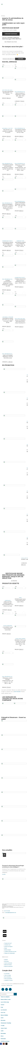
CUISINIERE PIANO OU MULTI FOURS (21, 277)
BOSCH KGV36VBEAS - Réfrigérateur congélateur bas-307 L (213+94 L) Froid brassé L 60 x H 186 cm (7, 207)
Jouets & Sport (4, 1028)
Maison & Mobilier (4, 1015)
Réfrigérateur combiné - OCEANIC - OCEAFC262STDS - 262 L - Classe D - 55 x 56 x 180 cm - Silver (20, 167)
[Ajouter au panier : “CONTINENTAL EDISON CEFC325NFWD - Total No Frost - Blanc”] (23, 104)
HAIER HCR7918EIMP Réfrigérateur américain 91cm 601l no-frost (8, 357)
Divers (20, 597)
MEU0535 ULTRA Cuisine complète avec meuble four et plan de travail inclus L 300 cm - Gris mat (20, 642)
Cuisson (2, 1004)
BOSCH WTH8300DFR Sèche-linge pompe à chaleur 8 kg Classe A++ (20, 321)
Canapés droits (8, 600)
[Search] (15, 994)
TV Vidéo (2, 1025)
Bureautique (3, 1033)
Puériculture (3, 1038)
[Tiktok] (10, 989)
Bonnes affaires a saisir (6, 999)
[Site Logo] (4, 6)
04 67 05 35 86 (17, 691)
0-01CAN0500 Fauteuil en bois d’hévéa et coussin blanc (8, 628)
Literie (2, 1017)
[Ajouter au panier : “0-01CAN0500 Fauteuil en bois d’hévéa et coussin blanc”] (11, 613)
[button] (1, 992)
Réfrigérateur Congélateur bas (11, 163)
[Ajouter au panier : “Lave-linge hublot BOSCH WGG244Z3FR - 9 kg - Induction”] (11, 66)
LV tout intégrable (11, 128)
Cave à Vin (3, 1012)
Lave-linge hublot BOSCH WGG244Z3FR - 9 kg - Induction (7, 93)
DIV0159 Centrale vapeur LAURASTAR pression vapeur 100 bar (20, 600)
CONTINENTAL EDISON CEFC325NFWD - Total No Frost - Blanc (20, 131)
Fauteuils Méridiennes (7, 625)
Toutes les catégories (5, 996)
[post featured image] (14, 379)
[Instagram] (6, 989)
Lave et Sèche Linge (6, 90)
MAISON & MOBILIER (22, 638)
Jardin (2, 1030)
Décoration (3, 1020)
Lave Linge (12, 90)
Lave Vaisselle (4, 128)
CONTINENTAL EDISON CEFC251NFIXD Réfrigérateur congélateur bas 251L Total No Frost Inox (7, 167)
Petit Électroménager (5, 1041)
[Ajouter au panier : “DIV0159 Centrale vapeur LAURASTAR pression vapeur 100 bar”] (23, 587)
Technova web (9, 985)
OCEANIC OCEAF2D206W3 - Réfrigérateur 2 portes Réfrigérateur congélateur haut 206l (7, 283)
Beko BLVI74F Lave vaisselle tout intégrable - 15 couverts (7, 131)
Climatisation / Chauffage (6, 1022)
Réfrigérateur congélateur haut (11, 279)
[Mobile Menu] (1, 1)
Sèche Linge (25, 318)
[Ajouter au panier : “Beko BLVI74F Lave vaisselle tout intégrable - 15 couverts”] (11, 104)
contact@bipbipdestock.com (10, 912)
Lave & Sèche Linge (5, 1002)
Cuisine (16, 638)
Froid (16, 91)
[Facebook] (2, 989)
